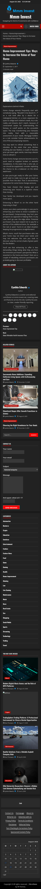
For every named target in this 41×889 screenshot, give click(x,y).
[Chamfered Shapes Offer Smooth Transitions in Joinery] (20, 396)
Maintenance (7, 595)
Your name (7, 449)
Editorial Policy (24, 824)
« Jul (4, 875)
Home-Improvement (10, 46)
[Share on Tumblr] (5, 320)
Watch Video (34, 26)
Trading (5, 641)
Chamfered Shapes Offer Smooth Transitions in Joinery (20, 412)
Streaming (6, 631)
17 (5, 863)
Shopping (6, 618)
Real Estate (6, 608)
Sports (5, 627)
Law (4, 585)
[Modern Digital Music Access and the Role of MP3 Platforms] (20, 669)
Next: (15, 334)
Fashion (5, 549)
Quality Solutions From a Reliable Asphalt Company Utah (18, 753)
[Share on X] (15, 315)
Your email (7, 458)
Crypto (5, 530)
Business (6, 526)
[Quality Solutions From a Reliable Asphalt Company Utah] (20, 737)
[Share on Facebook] (10, 315)
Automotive (7, 521)
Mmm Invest (20, 16)
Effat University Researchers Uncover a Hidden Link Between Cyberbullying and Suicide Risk (20, 787)
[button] (3, 26)
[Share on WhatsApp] (25, 315)
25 (11, 867)
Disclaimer (13, 824)
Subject (6, 466)
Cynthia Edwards (10, 64)
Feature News (7, 553)
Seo (4, 613)
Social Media (7, 622)
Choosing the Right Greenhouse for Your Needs (20, 425)
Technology (6, 636)
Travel (5, 645)
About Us (29, 813)
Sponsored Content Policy (20, 832)
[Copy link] (14, 320)
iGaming (5, 581)
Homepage (20, 813)
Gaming (5, 567)
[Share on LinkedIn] (20, 315)
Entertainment (7, 544)
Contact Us (9, 813)
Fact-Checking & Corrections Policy (19, 828)
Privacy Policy (11, 821)
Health (5, 572)
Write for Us (11, 817)
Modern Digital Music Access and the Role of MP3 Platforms (19, 684)
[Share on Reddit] (34, 315)
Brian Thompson (9, 689)
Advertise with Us (25, 817)
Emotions (6, 539)
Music (5, 599)
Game (5, 562)
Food (4, 558)
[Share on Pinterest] (30, 315)
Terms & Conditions (25, 821)
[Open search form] (21, 26)
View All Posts (20, 307)
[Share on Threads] (10, 320)
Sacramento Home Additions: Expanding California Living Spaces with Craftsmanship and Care (19, 377)
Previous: (10, 327)
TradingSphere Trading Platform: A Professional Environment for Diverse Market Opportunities (20, 718)
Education (6, 535)
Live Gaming (7, 590)
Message (6, 475)
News (4, 604)
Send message (11, 508)
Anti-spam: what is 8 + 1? (13, 498)
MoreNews (33, 884)
